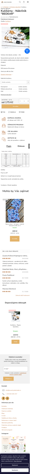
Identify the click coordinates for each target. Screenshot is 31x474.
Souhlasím (15, 470)
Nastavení (15, 465)
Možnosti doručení (6, 95)
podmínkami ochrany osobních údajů (17, 373)
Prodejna (4, 427)
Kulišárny (8, 21)
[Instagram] (7, 398)
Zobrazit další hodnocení (22, 295)
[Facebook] (3, 398)
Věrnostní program (7, 430)
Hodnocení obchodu (7, 409)
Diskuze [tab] (21, 146)
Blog (3, 413)
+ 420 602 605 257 (11, 394)
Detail (15, 342)
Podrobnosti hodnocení (7, 19)
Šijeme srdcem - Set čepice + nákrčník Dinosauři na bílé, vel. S (14, 224)
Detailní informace (6, 74)
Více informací (18, 461)
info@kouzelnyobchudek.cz (13, 390)
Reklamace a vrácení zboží (9, 420)
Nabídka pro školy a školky (9, 418)
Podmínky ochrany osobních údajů (11, 425)
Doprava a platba (6, 411)
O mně (3, 416)
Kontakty (4, 406)
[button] (15, 235)
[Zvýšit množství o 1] (28, 101)
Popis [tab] (8, 146)
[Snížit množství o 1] (20, 101)
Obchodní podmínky (7, 423)
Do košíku (15, 106)
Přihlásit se (8, 379)
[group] (15, 220)
